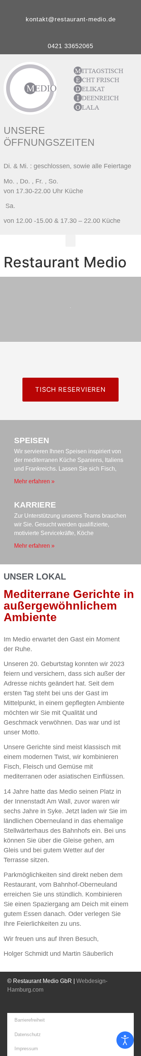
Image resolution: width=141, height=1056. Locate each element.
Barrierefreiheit (29, 1020)
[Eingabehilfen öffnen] (125, 1040)
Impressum (26, 1048)
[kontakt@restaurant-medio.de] (70, 7)
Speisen (31, 440)
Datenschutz (27, 1034)
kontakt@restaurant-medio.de (71, 19)
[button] (70, 241)
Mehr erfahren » (34, 481)
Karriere (35, 504)
